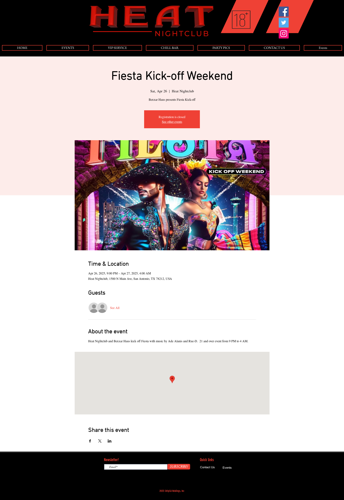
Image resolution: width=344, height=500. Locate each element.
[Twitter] (284, 23)
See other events (172, 121)
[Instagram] (284, 33)
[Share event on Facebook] (90, 441)
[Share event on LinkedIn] (109, 441)
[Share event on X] (100, 441)
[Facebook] (284, 12)
